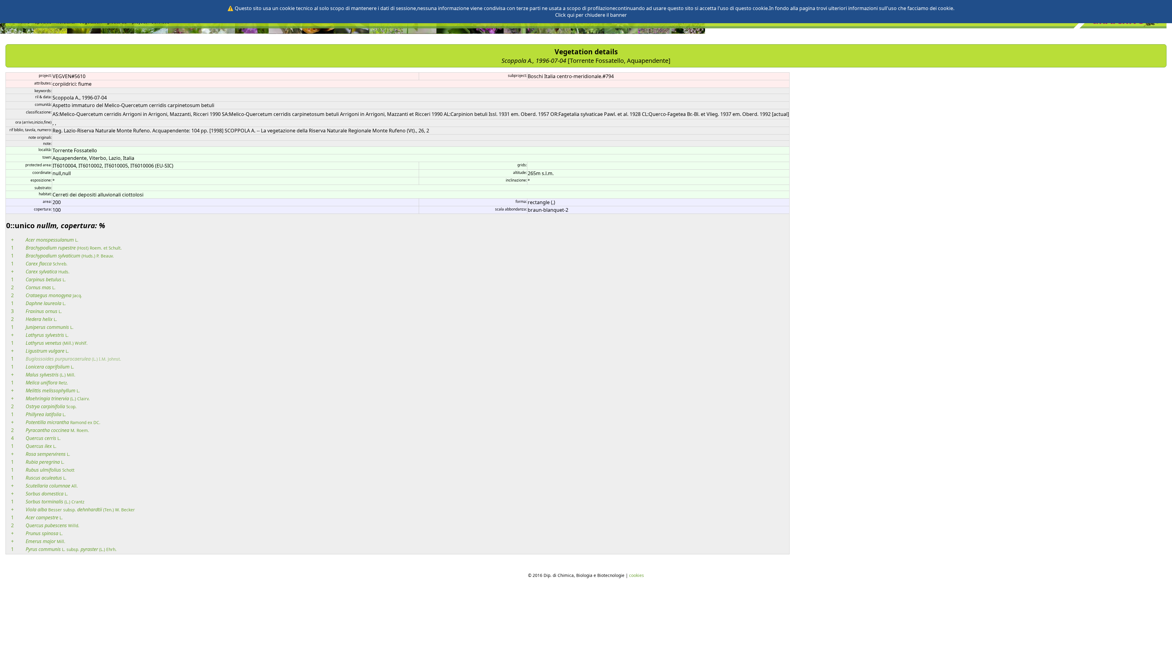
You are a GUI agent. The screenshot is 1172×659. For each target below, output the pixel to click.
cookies (636, 575)
